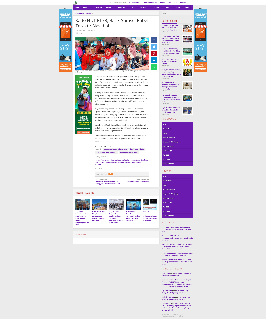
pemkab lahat (168, 146)
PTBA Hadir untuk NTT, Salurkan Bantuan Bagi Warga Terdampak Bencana (99, 216)
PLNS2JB (166, 155)
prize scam (166, 273)
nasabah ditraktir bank (129, 153)
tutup (65, 8)
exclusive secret (168, 297)
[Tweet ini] (154, 47)
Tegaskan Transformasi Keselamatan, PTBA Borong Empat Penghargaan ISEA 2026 (82, 218)
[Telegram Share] (154, 60)
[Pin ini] (154, 53)
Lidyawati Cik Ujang (170, 142)
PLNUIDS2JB (167, 151)
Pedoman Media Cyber (169, 316)
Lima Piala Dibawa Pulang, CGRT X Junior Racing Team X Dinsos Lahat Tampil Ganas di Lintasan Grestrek (177, 247)
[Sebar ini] (154, 40)
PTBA (165, 133)
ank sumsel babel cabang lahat (115, 149)
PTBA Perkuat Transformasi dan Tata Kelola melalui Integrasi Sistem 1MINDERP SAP (133, 216)
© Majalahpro (166, 314)
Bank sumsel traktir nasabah (106, 153)
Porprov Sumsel (169, 138)
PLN (164, 124)
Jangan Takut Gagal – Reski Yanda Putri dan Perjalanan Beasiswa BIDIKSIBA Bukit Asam (177, 262)
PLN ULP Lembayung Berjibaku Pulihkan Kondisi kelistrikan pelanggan (150, 216)
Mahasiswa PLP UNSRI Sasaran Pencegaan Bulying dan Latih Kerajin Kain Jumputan (177, 238)
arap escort (166, 303)
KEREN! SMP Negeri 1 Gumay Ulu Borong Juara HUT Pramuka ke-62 (107, 181)
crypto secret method (170, 280)
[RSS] (110, 174)
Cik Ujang (166, 159)
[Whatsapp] (154, 67)
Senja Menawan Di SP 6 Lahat (138, 180)
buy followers (167, 291)
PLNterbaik (167, 129)
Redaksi (180, 316)
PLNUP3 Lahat (168, 164)
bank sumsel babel (137, 149)
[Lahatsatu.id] (75, 3)
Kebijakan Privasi (178, 314)
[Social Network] (190, 2)
